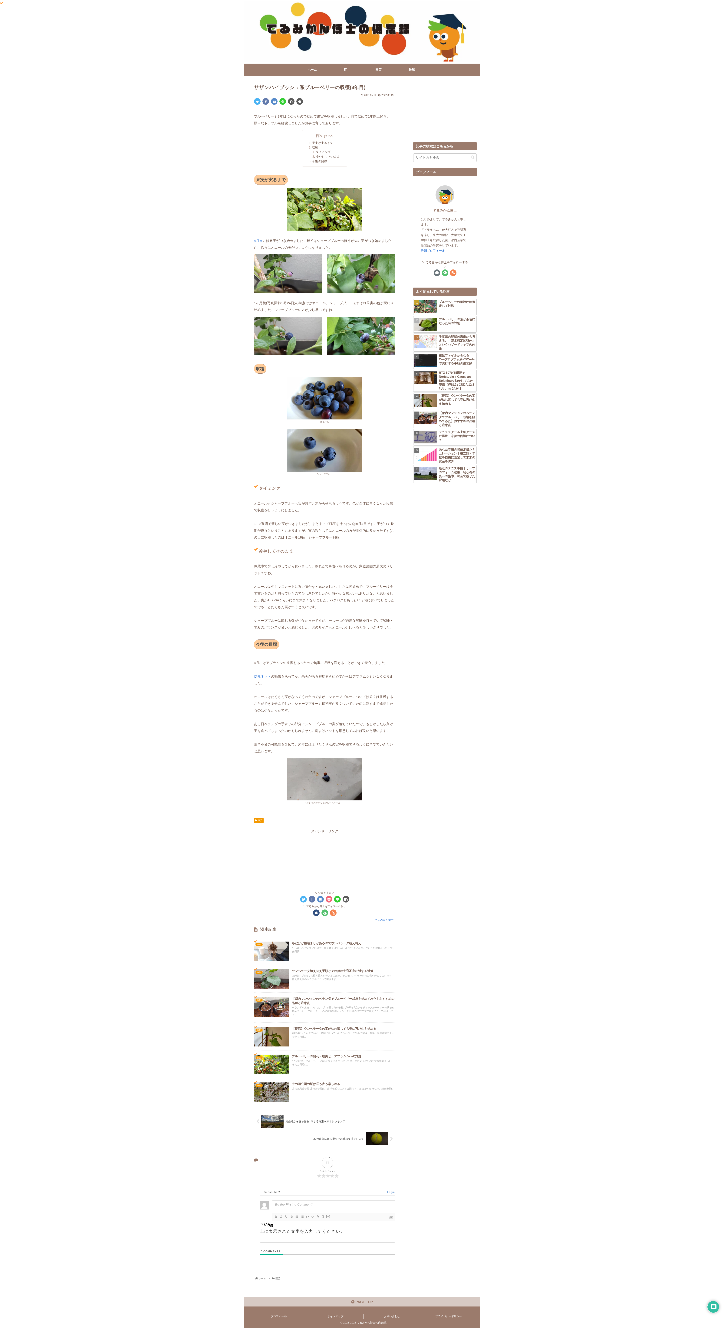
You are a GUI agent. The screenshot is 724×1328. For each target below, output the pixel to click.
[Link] (318, 1216)
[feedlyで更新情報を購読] (324, 912)
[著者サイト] (316, 912)
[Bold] (275, 1216)
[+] (328, 1216)
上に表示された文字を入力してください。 (302, 1231)
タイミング (323, 152)
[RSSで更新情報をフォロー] (333, 912)
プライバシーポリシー (448, 1316)
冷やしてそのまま (328, 156)
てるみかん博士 (445, 210)
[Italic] (281, 1216)
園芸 (259, 820)
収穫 (315, 147)
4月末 (258, 241)
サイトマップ (335, 1316)
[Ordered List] (297, 1216)
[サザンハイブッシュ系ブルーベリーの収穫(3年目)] (274, 101)
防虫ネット (262, 676)
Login (390, 1191)
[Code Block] (312, 1216)
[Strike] (291, 1216)
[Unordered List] (302, 1216)
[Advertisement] (324, 860)
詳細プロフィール (433, 250)
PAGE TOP (364, 1302)
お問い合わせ (392, 1316)
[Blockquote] (307, 1216)
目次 (319, 136)
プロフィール (279, 1316)
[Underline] (286, 1216)
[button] (472, 157)
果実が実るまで (322, 143)
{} (323, 1216)
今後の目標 (319, 161)
